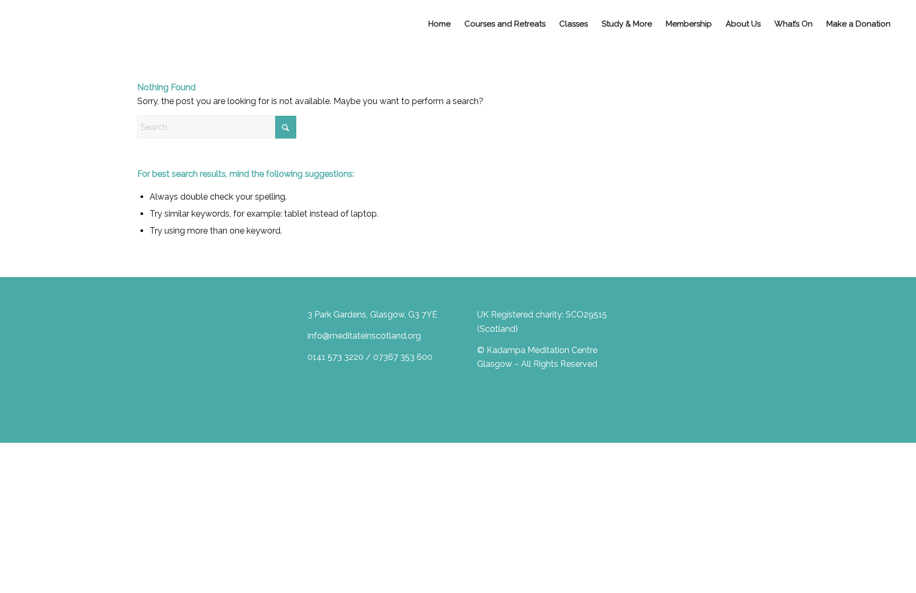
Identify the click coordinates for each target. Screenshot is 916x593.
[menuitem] (439, 24)
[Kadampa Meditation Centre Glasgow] (42, 24)
